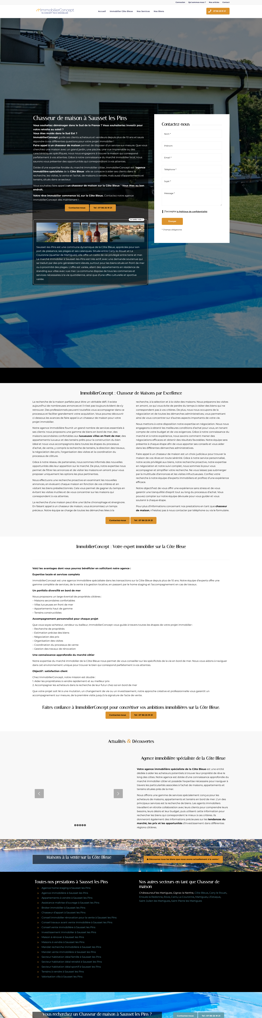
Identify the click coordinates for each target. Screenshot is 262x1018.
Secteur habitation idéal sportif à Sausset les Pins (71, 966)
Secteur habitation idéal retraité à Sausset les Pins (72, 961)
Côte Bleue (201, 892)
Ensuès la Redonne (151, 896)
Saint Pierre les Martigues (186, 900)
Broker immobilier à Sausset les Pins (63, 907)
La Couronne (186, 896)
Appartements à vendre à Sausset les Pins (67, 897)
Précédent (39, 793)
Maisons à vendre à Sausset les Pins (63, 942)
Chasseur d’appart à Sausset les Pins (64, 912)
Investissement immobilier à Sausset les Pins (69, 932)
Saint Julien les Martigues (154, 900)
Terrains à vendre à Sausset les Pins (63, 971)
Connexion (180, 2)
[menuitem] (180, 2)
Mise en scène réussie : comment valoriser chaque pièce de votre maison (79, 775)
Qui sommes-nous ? (197, 2)
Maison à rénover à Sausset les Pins (63, 937)
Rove (167, 896)
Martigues (201, 896)
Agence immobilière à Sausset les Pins (65, 893)
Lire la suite (78, 811)
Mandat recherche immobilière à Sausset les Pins (71, 947)
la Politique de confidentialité (192, 211)
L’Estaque (214, 896)
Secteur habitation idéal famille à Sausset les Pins (71, 956)
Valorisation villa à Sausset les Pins (62, 976)
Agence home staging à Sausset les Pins (66, 888)
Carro (174, 896)
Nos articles (214, 2)
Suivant (118, 793)
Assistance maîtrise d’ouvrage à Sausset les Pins (70, 902)
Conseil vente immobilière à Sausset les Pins (68, 927)
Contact (226, 2)
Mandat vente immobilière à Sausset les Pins (69, 952)
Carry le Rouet (218, 892)
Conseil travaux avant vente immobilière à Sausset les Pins (77, 922)
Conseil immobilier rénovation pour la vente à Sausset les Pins (79, 917)
